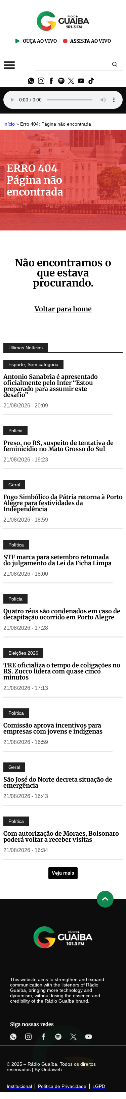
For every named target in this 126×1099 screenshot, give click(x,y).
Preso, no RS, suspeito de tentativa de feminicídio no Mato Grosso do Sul (58, 446)
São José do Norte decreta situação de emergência (57, 782)
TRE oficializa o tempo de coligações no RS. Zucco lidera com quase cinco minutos (61, 671)
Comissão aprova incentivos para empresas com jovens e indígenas (52, 728)
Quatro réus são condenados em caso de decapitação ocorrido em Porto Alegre (61, 614)
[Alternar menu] (9, 65)
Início (9, 124)
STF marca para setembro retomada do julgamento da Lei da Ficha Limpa (57, 560)
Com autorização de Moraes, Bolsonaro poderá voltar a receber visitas (61, 836)
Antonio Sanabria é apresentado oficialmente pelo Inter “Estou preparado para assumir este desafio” (50, 386)
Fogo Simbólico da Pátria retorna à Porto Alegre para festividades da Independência (63, 503)
